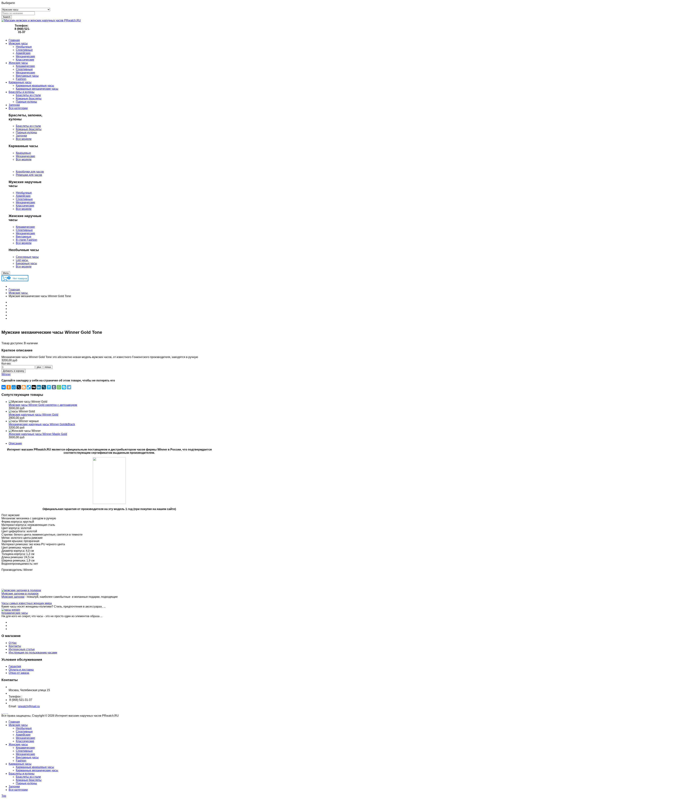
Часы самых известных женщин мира (26, 603)
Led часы (22, 260)
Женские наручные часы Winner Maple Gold (38, 434)
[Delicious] (29, 387)
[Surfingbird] (49, 387)
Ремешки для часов (29, 174)
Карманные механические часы (37, 770)
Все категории (18, 789)
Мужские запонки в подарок (19, 593)
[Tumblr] (54, 387)
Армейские (23, 195)
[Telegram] (69, 387)
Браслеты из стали (28, 126)
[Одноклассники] (8, 387)
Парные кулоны (26, 132)
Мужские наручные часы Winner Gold (33, 414)
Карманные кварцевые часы (35, 767)
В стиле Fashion (26, 239)
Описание (15, 443)
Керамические (25, 226)
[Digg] (34, 387)
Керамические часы (14, 612)
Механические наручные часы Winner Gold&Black (42, 424)
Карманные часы (20, 763)
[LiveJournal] (44, 387)
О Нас (13, 642)
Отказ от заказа (19, 672)
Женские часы (18, 744)
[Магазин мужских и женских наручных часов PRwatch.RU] (41, 20)
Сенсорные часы (27, 256)
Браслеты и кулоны (21, 773)
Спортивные (24, 199)
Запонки (21, 135)
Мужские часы (18, 725)
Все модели (23, 138)
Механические (25, 156)
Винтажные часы (27, 757)
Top (3, 795)
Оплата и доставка (21, 669)
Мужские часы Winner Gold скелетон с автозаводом (43, 404)
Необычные (24, 192)
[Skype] (64, 387)
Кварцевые (23, 152)
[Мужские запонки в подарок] (21, 590)
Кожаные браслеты (29, 129)
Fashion (21, 760)
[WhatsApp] (59, 387)
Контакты (15, 646)
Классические (25, 205)
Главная (14, 721)
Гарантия (15, 666)
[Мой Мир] (14, 387)
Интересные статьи (22, 649)
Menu (6, 273)
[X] (19, 387)
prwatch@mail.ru (29, 706)
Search (6, 17)
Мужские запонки (12, 596)
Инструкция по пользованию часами (33, 652)
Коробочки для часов (30, 171)
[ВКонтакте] (3, 387)
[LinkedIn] (39, 387)
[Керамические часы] (10, 609)
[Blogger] (24, 387)
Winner (6, 374)
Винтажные (23, 236)
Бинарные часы (26, 263)
